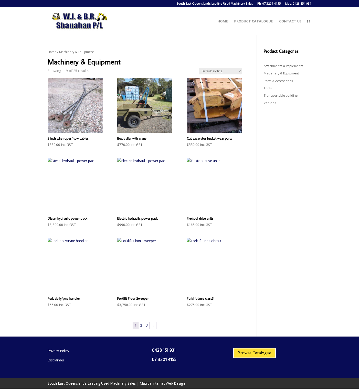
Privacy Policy (58, 350)
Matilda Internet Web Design (162, 383)
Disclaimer (56, 360)
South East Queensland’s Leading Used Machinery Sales (215, 4)
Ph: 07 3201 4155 (269, 4)
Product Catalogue (253, 21)
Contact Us (290, 21)
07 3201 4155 (164, 359)
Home (223, 21)
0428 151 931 (164, 350)
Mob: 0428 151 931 (298, 4)
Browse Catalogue (254, 353)
